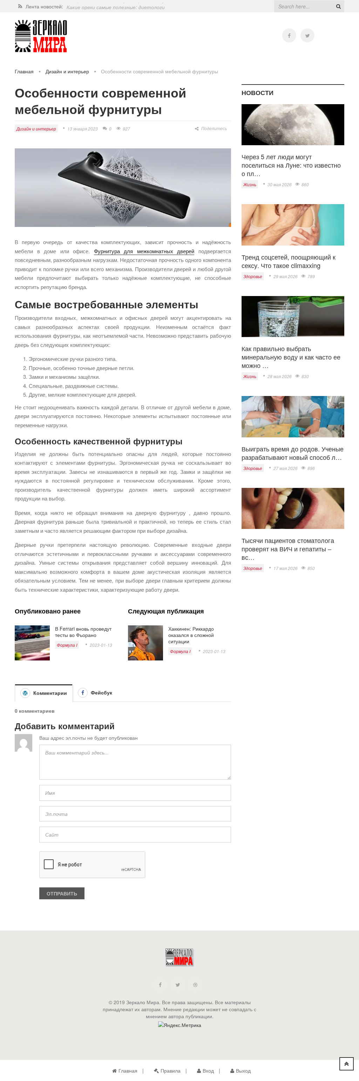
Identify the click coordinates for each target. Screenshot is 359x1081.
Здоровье (252, 276)
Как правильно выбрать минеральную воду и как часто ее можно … (291, 356)
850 (311, 568)
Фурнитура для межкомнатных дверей (144, 251)
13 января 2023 (82, 129)
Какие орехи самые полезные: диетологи (116, 6)
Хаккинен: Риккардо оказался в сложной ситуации (191, 634)
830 (305, 376)
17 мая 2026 (285, 568)
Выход (243, 1070)
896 (311, 468)
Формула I (67, 645)
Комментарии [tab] (49, 692)
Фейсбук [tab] (100, 692)
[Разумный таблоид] (41, 36)
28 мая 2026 (279, 376)
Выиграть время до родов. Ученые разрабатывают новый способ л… (293, 452)
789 (311, 276)
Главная (24, 71)
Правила (171, 1070)
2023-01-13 (101, 645)
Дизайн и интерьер (67, 71)
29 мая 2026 (285, 276)
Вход (208, 1070)
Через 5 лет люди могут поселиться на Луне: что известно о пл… (291, 164)
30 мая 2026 (279, 184)
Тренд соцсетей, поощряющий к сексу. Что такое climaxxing (289, 261)
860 (305, 184)
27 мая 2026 (285, 468)
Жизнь (249, 184)
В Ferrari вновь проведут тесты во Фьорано (83, 631)
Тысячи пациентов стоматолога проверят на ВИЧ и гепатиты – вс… (288, 548)
